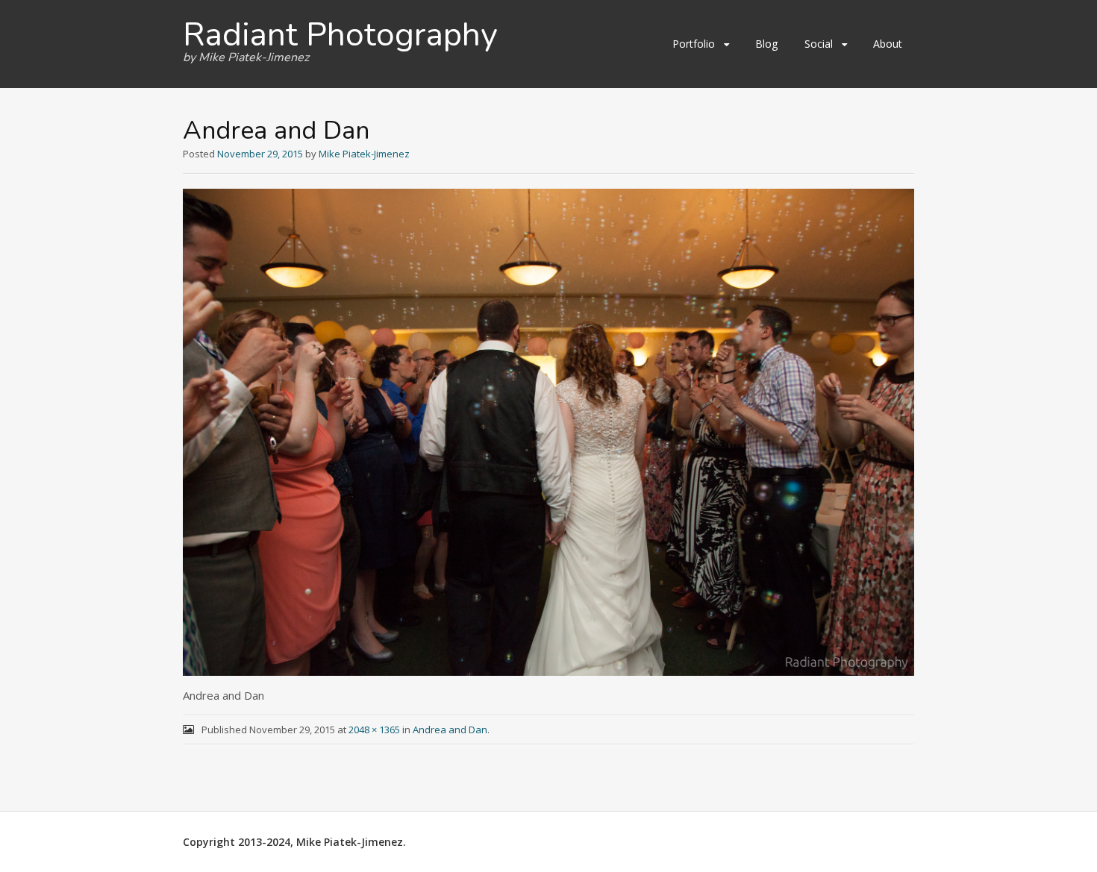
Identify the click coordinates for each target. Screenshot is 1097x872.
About (887, 44)
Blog (766, 44)
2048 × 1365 (374, 729)
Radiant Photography (340, 35)
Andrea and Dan (450, 729)
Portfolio (693, 44)
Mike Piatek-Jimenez (364, 153)
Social (818, 44)
